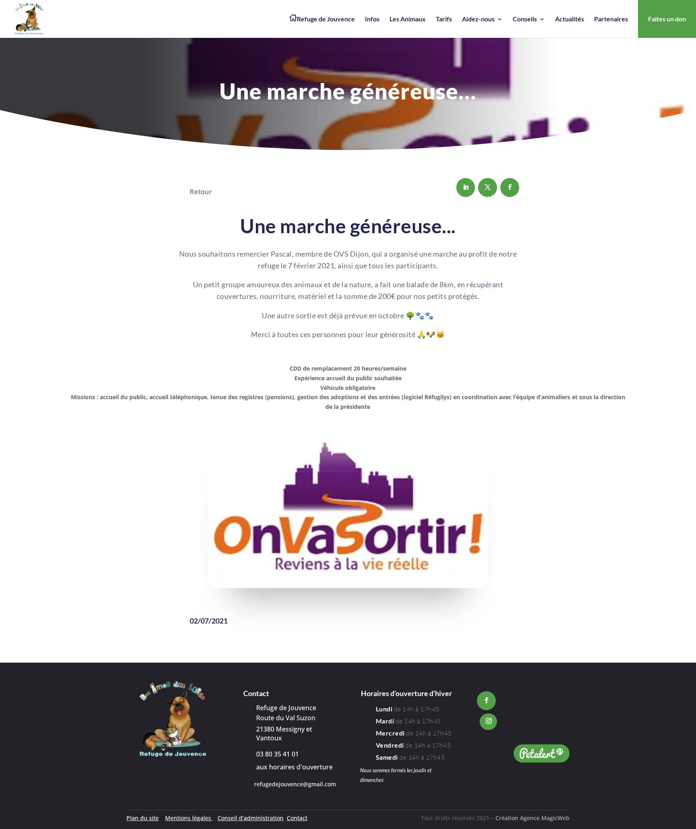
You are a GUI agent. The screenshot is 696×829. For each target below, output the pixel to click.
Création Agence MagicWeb (532, 818)
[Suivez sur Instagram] (488, 721)
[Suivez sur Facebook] (509, 187)
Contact (297, 818)
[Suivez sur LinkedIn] (465, 187)
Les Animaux (407, 19)
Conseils (525, 19)
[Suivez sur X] (487, 187)
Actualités (569, 19)
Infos (372, 19)
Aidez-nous (478, 19)
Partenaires (611, 19)
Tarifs (444, 19)
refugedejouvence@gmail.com (295, 784)
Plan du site (142, 818)
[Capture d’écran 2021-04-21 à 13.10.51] (348, 586)
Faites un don (667, 19)
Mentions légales (189, 818)
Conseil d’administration (251, 818)
